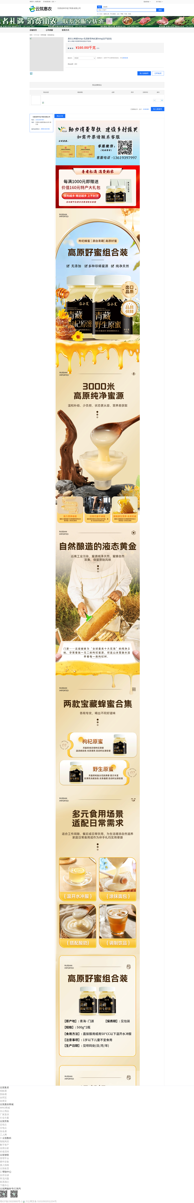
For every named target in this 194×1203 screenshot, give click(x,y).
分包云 (3, 1128)
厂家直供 (4, 1114)
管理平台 (4, 1158)
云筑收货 (4, 1168)
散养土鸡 (106, 14)
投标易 (3, 1094)
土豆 (118, 14)
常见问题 (4, 1178)
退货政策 (125, 58)
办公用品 (4, 1111)
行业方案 (4, 1118)
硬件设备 (4, 1161)
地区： (33, 122)
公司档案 (49, 30)
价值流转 (4, 1151)
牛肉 (125, 14)
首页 (31, 35)
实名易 (3, 1131)
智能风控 (4, 1141)
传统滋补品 (50, 35)
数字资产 (4, 1145)
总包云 (3, 1124)
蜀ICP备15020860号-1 (11, 1201)
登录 (32, 1)
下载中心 (4, 1185)
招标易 (3, 1091)
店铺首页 (33, 30)
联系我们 (4, 1182)
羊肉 (129, 14)
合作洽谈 (4, 1175)
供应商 (105, 7)
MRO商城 (5, 1107)
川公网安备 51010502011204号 (41, 1201)
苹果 (122, 14)
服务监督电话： (36, 129)
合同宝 (3, 1097)
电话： (33, 120)
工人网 (3, 1134)
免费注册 (38, 1)
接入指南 (4, 1165)
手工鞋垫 (113, 14)
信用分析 (4, 1148)
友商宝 (3, 1101)
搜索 (160, 10)
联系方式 (65, 30)
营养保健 (43, 35)
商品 (99, 7)
